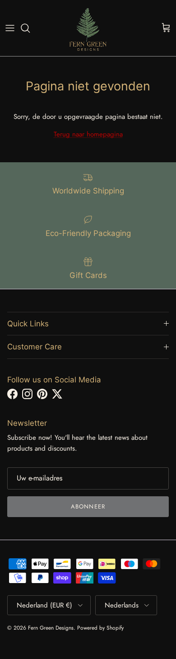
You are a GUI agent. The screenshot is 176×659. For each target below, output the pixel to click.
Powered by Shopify (100, 628)
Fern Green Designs (51, 628)
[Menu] (10, 28)
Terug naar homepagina (88, 134)
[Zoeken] (30, 28)
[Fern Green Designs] (88, 28)
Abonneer (88, 506)
